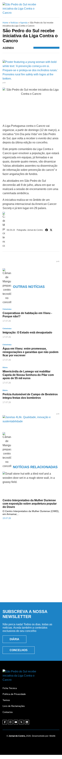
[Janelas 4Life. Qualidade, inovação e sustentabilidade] (31, 421)
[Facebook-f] (5, 722)
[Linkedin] (27, 722)
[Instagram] (10, 722)
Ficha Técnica (10, 688)
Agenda (24, 22)
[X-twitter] (21, 722)
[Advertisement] (31, 564)
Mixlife (52, 736)
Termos (6, 700)
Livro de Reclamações (14, 706)
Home (5, 22)
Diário (5, 367)
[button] (47, 230)
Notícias (14, 22)
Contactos (8, 712)
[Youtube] (16, 722)
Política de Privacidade (14, 694)
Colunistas (7, 309)
